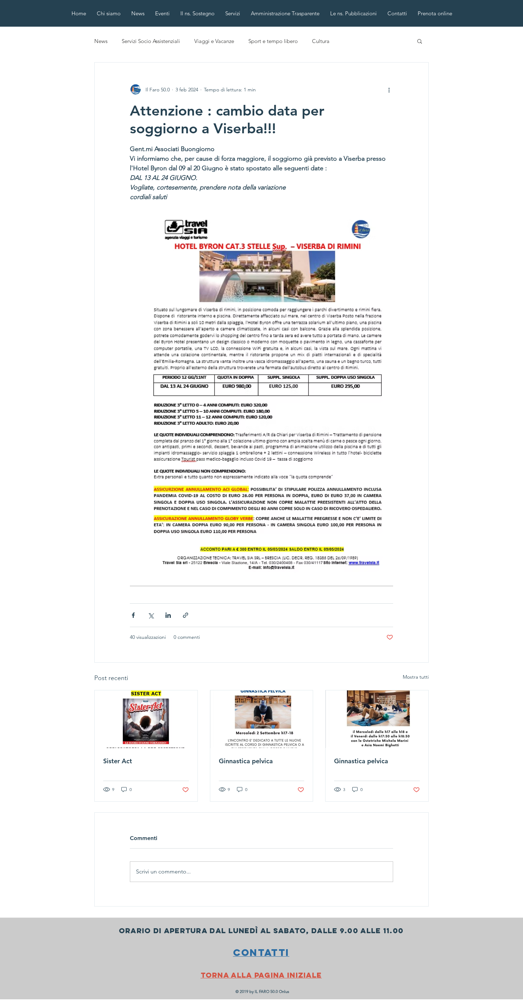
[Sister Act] (146, 719)
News (100, 41)
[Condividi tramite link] (185, 615)
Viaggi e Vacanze (214, 41)
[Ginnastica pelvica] (261, 719)
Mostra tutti (416, 677)
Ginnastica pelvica (246, 761)
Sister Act (117, 761)
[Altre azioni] (389, 89)
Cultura (320, 41)
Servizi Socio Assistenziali (151, 41)
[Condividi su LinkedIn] (168, 615)
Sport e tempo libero (273, 41)
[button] (419, 41)
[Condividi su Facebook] (133, 615)
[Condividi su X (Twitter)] (150, 615)
